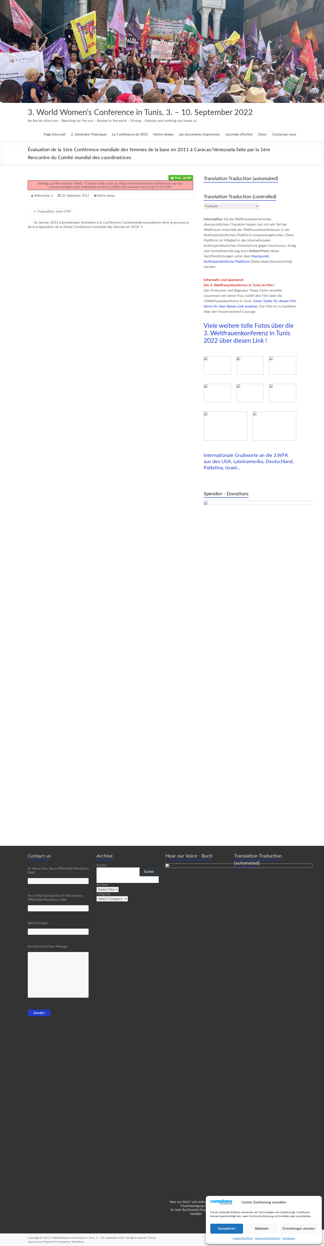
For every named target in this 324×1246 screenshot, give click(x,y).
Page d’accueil (54, 134)
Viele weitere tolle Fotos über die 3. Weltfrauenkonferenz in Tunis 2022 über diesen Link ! (249, 333)
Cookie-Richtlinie (243, 1238)
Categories (104, 894)
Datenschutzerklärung (267, 1238)
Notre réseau (163, 134)
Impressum (289, 1238)
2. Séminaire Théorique (88, 134)
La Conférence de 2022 (130, 134)
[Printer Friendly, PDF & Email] (180, 177)
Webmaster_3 (43, 195)
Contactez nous (284, 134)
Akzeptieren (226, 1228)
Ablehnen (261, 1228)
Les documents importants (199, 134)
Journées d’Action (239, 134)
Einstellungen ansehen (299, 1228)
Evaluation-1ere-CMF (52, 211)
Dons (262, 134)
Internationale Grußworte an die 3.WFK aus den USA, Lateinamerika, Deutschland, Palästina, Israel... (249, 461)
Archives (102, 884)
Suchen (102, 865)
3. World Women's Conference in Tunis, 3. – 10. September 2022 (140, 113)
